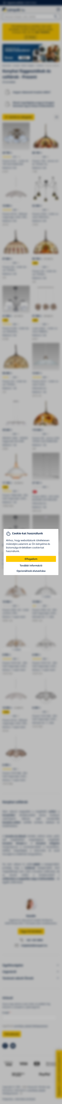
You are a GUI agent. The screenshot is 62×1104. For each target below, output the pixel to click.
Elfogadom (31, 559)
